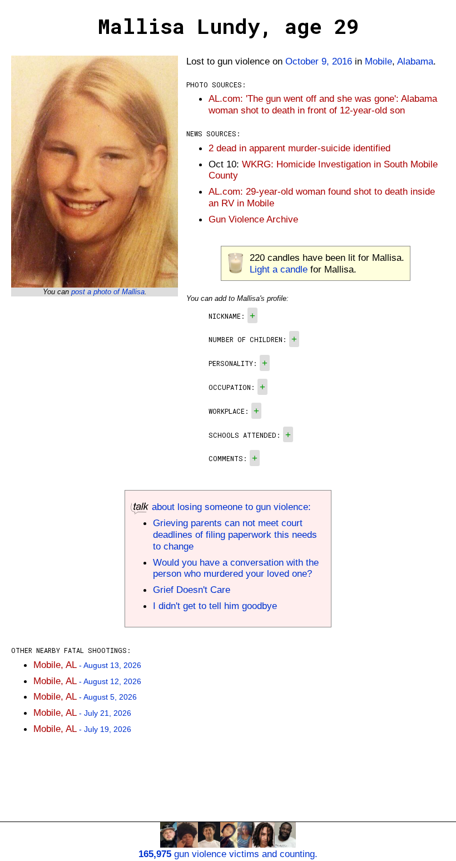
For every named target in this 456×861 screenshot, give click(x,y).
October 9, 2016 (318, 61)
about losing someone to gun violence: (230, 506)
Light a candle (279, 269)
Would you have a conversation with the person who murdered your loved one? (236, 568)
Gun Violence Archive (253, 219)
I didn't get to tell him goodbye (215, 605)
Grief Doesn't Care (191, 589)
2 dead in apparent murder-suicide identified (299, 148)
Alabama (415, 61)
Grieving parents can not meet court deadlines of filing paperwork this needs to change (235, 534)
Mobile (378, 61)
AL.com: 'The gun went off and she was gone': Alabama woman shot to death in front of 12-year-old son (323, 104)
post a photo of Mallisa (108, 292)
